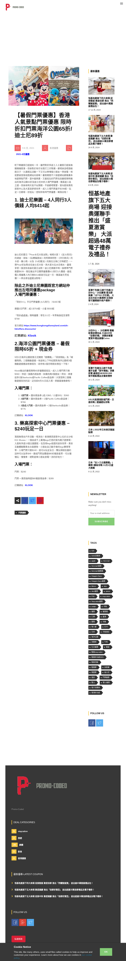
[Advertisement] (63, 23)
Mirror (93, 586)
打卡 (106, 627)
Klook (32, 335)
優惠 (93, 611)
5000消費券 (95, 556)
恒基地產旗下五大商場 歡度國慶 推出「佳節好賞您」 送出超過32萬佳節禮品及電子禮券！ (54, 890)
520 (92, 551)
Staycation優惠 (97, 601)
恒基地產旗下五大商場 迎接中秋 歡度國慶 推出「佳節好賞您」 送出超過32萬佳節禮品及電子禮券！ (59, 896)
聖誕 (107, 647)
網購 (18, 845)
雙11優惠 (106, 682)
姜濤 (104, 617)
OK (106, 952)
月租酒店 (106, 632)
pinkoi (108, 591)
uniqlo (93, 606)
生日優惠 (94, 647)
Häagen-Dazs (96, 576)
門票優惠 (22, 513)
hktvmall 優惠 (96, 566)
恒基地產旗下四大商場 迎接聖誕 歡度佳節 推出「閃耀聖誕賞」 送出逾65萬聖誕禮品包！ (54, 883)
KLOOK (29, 415)
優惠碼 (105, 611)
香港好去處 (95, 693)
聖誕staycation (96, 652)
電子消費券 (95, 687)
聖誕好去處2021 (97, 657)
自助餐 (106, 667)
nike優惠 (94, 591)
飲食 (17, 851)
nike (105, 586)
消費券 (93, 642)
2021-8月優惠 (23, 154)
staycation (106, 596)
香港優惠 (19, 858)
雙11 (93, 682)
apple (93, 561)
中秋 (105, 606)
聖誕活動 (94, 662)
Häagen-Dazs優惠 (98, 581)
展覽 (93, 622)
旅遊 (17, 838)
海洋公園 (94, 637)
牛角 (106, 642)
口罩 (93, 617)
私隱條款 (18, 939)
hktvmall (106, 561)
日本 (93, 632)
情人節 (93, 627)
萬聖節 (93, 672)
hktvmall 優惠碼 (97, 571)
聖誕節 (93, 667)
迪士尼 (106, 672)
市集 (104, 622)
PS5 (92, 596)
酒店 (93, 677)
